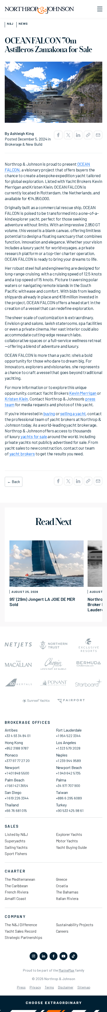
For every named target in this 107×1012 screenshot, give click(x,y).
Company (15, 916)
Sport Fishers (16, 853)
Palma (61, 779)
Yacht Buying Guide (71, 847)
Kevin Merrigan (82, 392)
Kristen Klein (16, 398)
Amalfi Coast (15, 898)
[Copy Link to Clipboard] (88, 135)
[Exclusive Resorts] (88, 645)
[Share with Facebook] (58, 135)
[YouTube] (63, 956)
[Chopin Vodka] (53, 664)
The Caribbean (16, 885)
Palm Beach (14, 779)
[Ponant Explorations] (53, 682)
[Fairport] (71, 701)
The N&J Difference (21, 924)
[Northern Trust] (53, 645)
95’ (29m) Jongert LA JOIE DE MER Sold (42, 602)
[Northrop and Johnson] (39, 10)
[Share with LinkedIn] (78, 135)
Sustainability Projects (75, 924)
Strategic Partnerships (23, 937)
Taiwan (62, 792)
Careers (62, 931)
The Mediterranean (20, 879)
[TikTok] (73, 956)
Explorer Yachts (69, 834)
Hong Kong (14, 742)
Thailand (12, 804)
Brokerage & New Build (23, 144)
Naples (62, 755)
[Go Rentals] (18, 682)
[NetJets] (18, 645)
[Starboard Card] (88, 682)
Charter (15, 871)
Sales (12, 826)
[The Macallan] (18, 664)
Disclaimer (65, 987)
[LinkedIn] (44, 956)
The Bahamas (67, 891)
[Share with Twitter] (68, 135)
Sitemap (83, 987)
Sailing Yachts (16, 847)
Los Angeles (66, 742)
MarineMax (66, 970)
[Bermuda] (88, 664)
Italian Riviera (67, 898)
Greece (61, 879)
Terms (49, 987)
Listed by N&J (16, 834)
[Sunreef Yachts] (36, 701)
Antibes (11, 730)
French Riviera (16, 891)
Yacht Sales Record (20, 931)
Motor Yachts (67, 840)
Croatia (62, 885)
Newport (12, 767)
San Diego (13, 792)
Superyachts (15, 840)
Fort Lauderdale (69, 730)
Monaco (11, 755)
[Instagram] (34, 956)
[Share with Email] (98, 135)
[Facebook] (53, 956)
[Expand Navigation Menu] (99, 9)
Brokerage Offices (27, 722)
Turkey (61, 804)
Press (21, 987)
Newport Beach (69, 767)
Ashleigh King (22, 133)
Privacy (35, 987)
